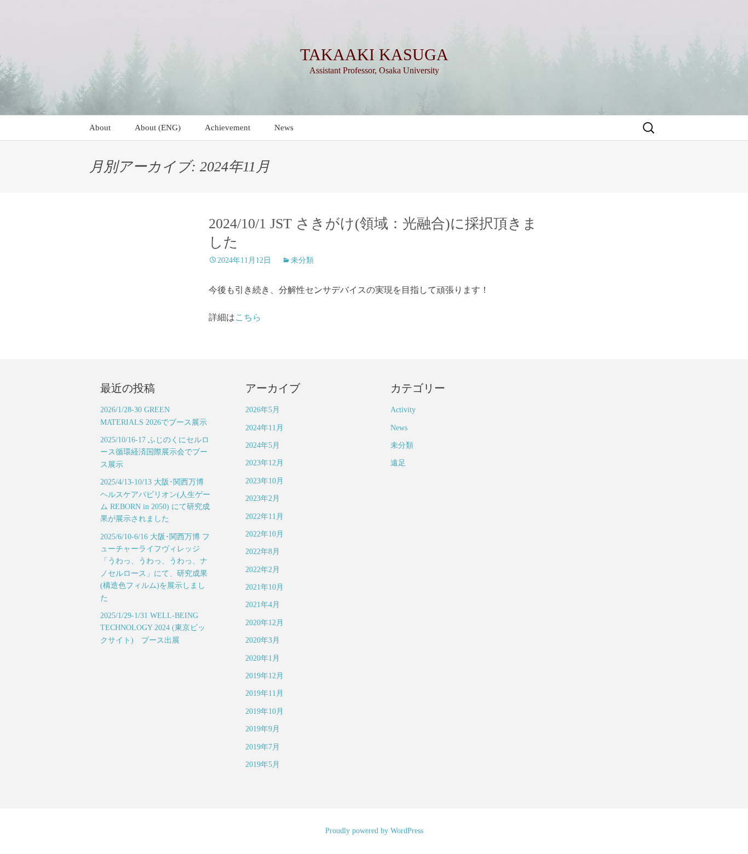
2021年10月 (264, 587)
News (284, 127)
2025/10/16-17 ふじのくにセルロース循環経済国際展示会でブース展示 (154, 452)
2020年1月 (262, 658)
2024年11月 (264, 428)
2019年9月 (262, 729)
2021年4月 (262, 605)
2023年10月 (264, 481)
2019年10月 (264, 711)
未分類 (302, 260)
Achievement (227, 127)
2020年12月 (264, 623)
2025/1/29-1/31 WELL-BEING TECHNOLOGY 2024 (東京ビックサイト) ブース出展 (152, 627)
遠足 (398, 463)
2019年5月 (262, 764)
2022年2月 (262, 570)
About (100, 127)
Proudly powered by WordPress (374, 831)
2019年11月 (264, 693)
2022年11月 (264, 516)
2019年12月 (264, 676)
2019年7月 (262, 747)
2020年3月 (262, 640)
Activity (403, 410)
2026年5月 (262, 410)
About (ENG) (158, 127)
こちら (248, 317)
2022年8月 (262, 551)
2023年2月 (262, 498)
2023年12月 (264, 463)
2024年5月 (262, 445)
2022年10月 (264, 534)
